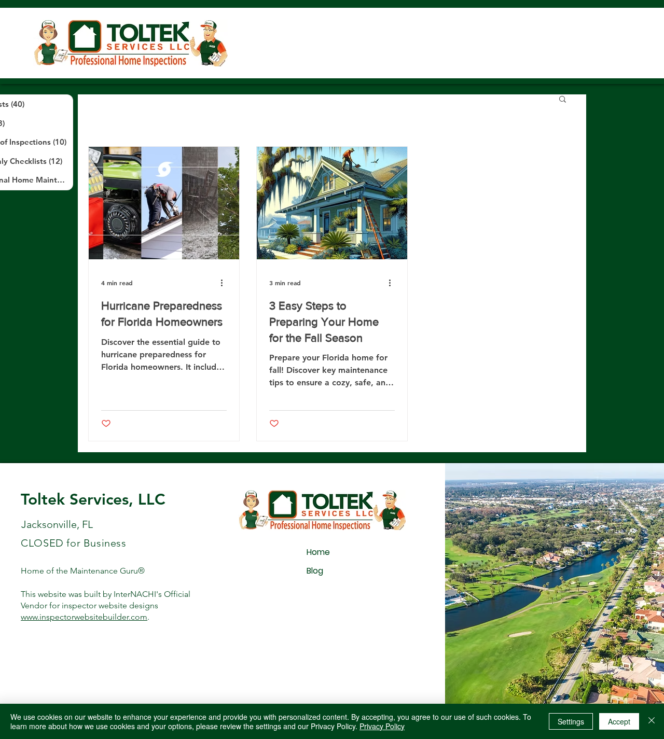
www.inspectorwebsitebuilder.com (84, 617)
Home (318, 552)
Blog (315, 571)
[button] (563, 99)
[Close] (651, 721)
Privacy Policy (382, 726)
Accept (619, 721)
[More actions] (225, 282)
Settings (571, 721)
